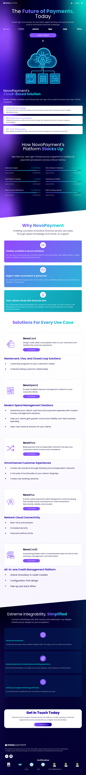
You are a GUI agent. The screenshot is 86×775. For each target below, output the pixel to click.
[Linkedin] (11, 756)
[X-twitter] (6, 756)
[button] (71, 3)
